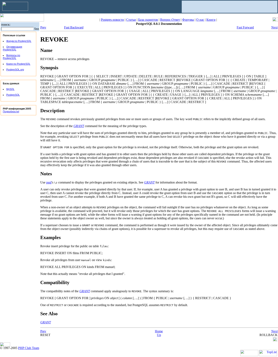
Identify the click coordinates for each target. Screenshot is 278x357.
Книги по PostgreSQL (18, 64)
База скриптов (148, 19)
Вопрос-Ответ (170, 19)
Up (159, 335)
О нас (200, 19)
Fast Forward (245, 27)
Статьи (131, 19)
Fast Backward (73, 27)
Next (274, 27)
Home (159, 331)
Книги (211, 19)
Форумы (188, 19)
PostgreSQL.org (15, 69)
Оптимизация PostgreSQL (12, 48)
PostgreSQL (13, 94)
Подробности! (11, 111)
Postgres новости (112, 19)
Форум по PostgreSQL (18, 41)
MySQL (10, 89)
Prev (43, 27)
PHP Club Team (28, 348)
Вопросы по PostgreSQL (11, 57)
